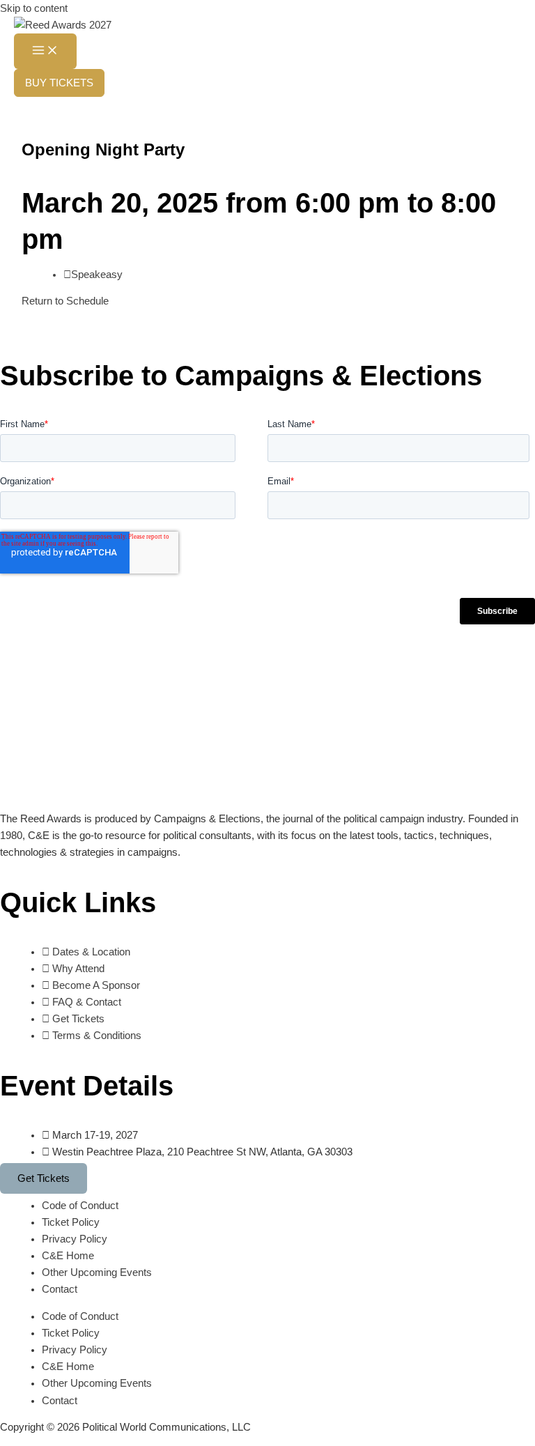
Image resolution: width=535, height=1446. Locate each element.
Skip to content (34, 8)
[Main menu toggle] (45, 51)
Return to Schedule (65, 301)
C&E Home (68, 1255)
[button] (59, 83)
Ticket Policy (71, 1222)
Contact (59, 1289)
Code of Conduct (80, 1205)
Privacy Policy (74, 1239)
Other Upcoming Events (97, 1272)
